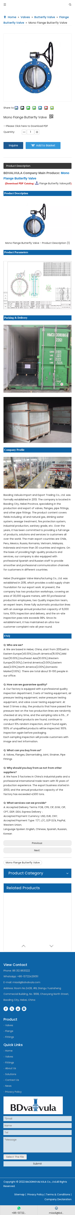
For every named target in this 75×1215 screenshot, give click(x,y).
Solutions (10, 1074)
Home (9, 1050)
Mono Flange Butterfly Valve (23, 862)
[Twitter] (12, 1008)
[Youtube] (18, 1008)
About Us (10, 1068)
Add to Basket (45, 145)
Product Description (18, 166)
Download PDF (39, 126)
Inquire (13, 145)
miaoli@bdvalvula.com (26, 982)
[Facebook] (5, 1008)
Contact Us (12, 1080)
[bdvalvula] (33, 1105)
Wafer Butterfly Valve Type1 (23, 936)
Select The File (15, 1157)
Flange (9, 1031)
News (8, 1086)
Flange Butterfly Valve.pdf (55, 183)
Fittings (9, 1037)
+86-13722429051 (27, 976)
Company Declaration (58, 1199)
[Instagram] (24, 1008)
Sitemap (19, 1194)
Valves (9, 1025)
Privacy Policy (13, 1092)
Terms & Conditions (58, 1194)
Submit (37, 1163)
